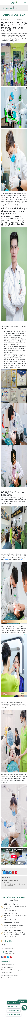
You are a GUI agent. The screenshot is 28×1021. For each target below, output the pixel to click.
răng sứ (22, 560)
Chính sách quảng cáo (7, 964)
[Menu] (2, 2)
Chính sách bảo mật (7, 967)
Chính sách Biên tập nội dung (9, 975)
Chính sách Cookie (6, 978)
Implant (7, 560)
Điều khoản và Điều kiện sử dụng (11, 970)
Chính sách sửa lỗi (6, 972)
